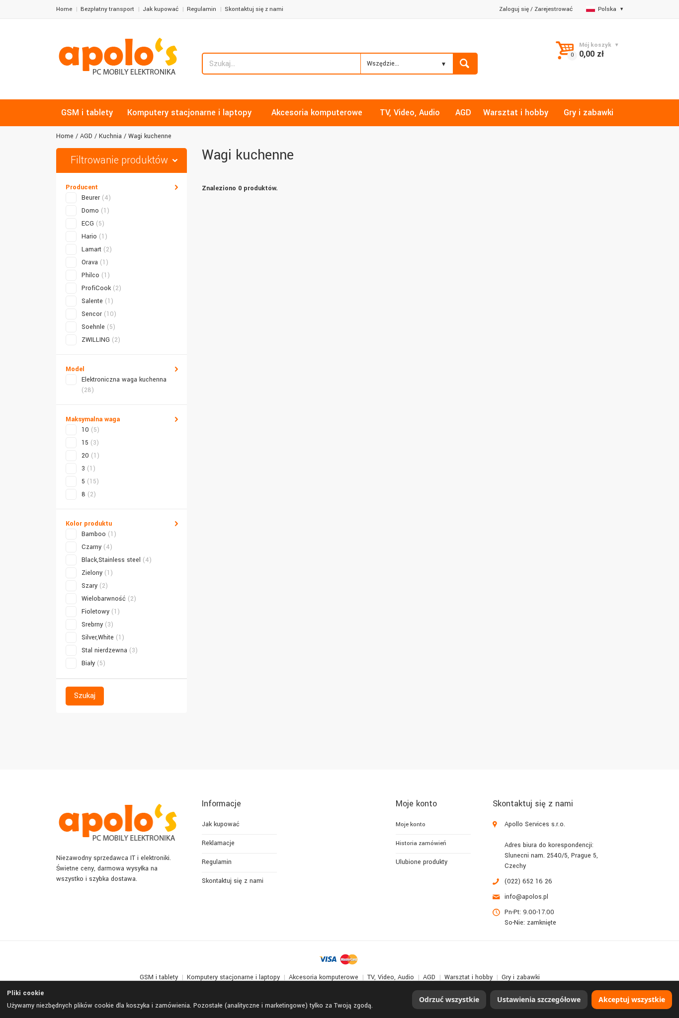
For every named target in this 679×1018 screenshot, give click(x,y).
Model (75, 369)
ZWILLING (101, 339)
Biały (93, 663)
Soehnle (98, 326)
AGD (86, 136)
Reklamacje (218, 843)
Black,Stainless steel (117, 559)
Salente (97, 301)
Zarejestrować (553, 9)
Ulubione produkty (421, 862)
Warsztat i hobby (468, 977)
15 (90, 442)
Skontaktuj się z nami (254, 9)
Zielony (97, 572)
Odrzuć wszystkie (449, 999)
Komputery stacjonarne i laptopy (233, 977)
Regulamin (201, 9)
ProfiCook (101, 288)
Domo (95, 210)
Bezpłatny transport (107, 9)
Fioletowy (101, 611)
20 (90, 455)
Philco (96, 275)
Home (64, 9)
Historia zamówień (421, 843)
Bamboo (99, 534)
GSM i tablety (159, 977)
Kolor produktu (89, 523)
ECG (93, 223)
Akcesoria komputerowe (323, 977)
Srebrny (97, 624)
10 (90, 429)
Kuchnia (110, 136)
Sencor (99, 314)
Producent (82, 187)
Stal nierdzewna (110, 650)
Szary (95, 585)
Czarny (97, 547)
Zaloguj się (514, 9)
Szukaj (84, 696)
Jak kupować (160, 9)
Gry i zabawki (521, 977)
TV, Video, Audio (390, 977)
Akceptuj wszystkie (631, 999)
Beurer (96, 197)
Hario (94, 236)
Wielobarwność (109, 598)
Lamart (97, 249)
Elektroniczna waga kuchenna (124, 384)
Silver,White (103, 637)
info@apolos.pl (526, 896)
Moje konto (410, 824)
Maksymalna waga (93, 419)
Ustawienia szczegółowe (539, 999)
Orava (95, 262)
